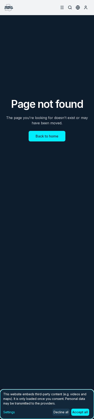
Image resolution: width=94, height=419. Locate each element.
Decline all (61, 412)
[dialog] (47, 404)
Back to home (47, 136)
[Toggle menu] (62, 7)
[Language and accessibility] (78, 7)
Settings (9, 412)
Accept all (80, 412)
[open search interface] (70, 7)
